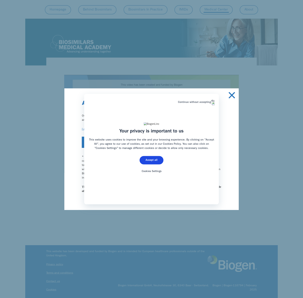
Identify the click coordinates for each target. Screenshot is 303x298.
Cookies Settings (151, 171)
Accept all (151, 160)
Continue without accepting (194, 102)
